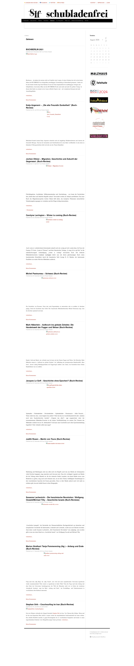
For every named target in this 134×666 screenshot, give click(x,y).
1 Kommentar (29, 210)
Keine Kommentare (31, 100)
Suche (86, 20)
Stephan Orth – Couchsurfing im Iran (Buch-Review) (50, 604)
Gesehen (46, 20)
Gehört (40, 20)
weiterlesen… (29, 95)
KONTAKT (92, 2)
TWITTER (53, 2)
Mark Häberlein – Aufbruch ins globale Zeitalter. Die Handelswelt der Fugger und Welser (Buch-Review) (50, 325)
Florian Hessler (48, 51)
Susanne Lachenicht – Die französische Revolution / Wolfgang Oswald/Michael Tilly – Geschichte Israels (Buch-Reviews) (55, 498)
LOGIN (108, 2)
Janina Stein (44, 606)
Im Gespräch (59, 20)
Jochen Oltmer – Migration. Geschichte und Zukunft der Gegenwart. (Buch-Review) (51, 160)
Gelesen (52, 20)
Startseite (26, 20)
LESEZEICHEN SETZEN (31, 2)
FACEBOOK (44, 2)
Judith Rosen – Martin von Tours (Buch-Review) (48, 439)
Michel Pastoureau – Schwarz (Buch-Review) (46, 273)
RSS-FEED (61, 2)
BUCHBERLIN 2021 (34, 49)
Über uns (67, 20)
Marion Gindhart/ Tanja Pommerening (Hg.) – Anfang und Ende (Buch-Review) (55, 547)
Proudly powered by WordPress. (99, 637)
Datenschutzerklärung (77, 20)
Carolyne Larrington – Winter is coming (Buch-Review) (51, 215)
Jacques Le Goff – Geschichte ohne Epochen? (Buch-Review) (54, 380)
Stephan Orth (56, 613)
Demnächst (33, 20)
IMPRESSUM (101, 2)
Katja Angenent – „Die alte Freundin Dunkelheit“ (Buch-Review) (51, 106)
